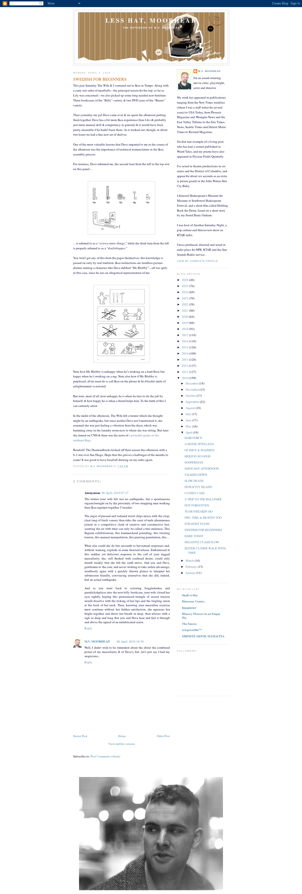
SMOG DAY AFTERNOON (202, 468)
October (191, 395)
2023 (185, 298)
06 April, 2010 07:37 (115, 493)
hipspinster (189, 607)
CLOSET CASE (195, 493)
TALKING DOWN (196, 474)
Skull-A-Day (190, 595)
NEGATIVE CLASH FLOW (202, 542)
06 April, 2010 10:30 (130, 641)
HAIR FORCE (193, 438)
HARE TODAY (194, 536)
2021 (185, 310)
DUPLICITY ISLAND (198, 487)
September (193, 402)
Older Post (163, 736)
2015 (185, 347)
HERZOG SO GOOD (197, 456)
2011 (185, 372)
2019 (185, 323)
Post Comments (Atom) (105, 756)
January (191, 573)
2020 (185, 316)
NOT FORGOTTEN (197, 505)
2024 (185, 292)
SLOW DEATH (194, 481)
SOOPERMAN (194, 462)
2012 (185, 365)
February (192, 566)
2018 (185, 329)
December (192, 383)
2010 (185, 378)
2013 (185, 359)
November (193, 389)
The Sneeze (189, 623)
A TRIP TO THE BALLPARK (203, 499)
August (191, 408)
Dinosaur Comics (193, 601)
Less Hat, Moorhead (151, 20)
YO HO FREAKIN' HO (199, 511)
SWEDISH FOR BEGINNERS (203, 530)
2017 (185, 335)
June (189, 420)
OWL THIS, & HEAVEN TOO (203, 517)
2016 (185, 341)
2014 (185, 353)
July (189, 414)
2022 (185, 304)
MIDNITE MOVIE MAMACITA (203, 636)
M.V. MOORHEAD (97, 641)
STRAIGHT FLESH (197, 524)
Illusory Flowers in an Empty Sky (201, 615)
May (189, 426)
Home (122, 736)
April (189, 432)
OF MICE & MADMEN (199, 450)
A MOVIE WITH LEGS (199, 444)
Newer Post (80, 736)
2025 (185, 286)
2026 (185, 280)
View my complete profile (197, 261)
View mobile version (121, 744)
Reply (88, 628)
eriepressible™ (192, 629)
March (190, 560)
